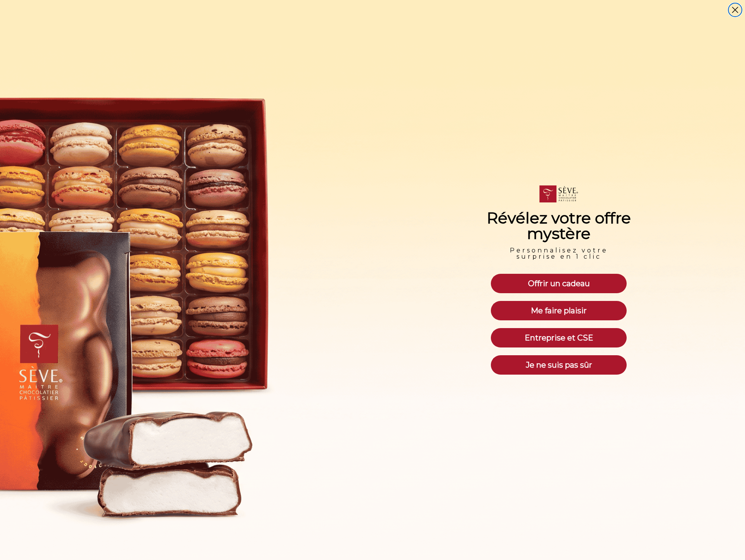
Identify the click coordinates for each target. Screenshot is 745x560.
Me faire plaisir (559, 310)
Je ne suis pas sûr (559, 365)
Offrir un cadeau (559, 283)
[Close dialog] (735, 10)
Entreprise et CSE (559, 337)
